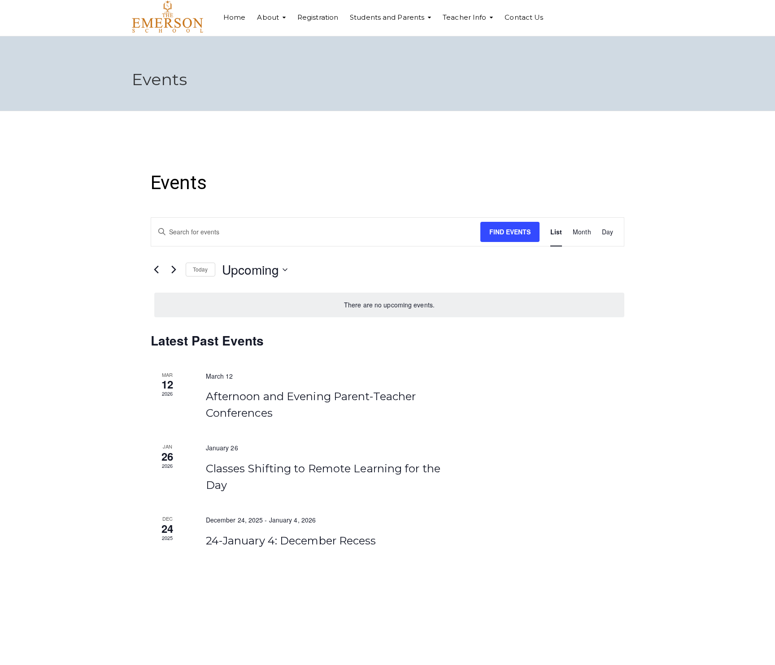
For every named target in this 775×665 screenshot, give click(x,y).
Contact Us (524, 17)
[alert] (389, 305)
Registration (317, 17)
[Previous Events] (156, 269)
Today (200, 269)
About (268, 17)
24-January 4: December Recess (291, 540)
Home (234, 17)
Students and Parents (387, 17)
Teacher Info (464, 17)
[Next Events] (173, 269)
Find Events (510, 231)
